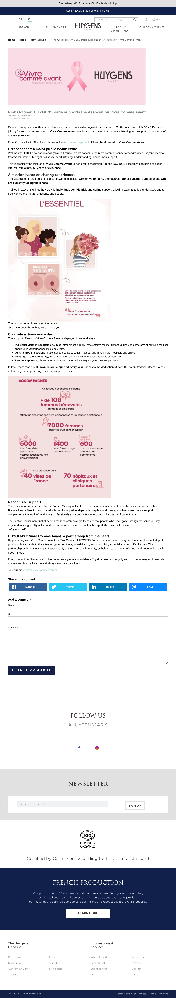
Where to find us (100, 957)
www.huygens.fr (80, 142)
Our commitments (151, 27)
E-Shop (24, 27)
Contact (136, 969)
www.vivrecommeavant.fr (41, 570)
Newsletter (55, 969)
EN (30, 19)
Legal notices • (140, 994)
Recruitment (98, 963)
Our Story (55, 963)
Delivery (136, 963)
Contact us (14, 957)
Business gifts (99, 969)
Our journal (14, 963)
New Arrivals (24, 119)
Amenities (138, 957)
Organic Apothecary (120, 29)
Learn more (88, 913)
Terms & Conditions (158, 994)
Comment (13, 627)
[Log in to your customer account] (146, 19)
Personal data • (124, 994)
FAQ (134, 975)
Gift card (13, 975)
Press (94, 975)
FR (20, 19)
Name (11, 605)
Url (9, 614)
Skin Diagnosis (56, 27)
